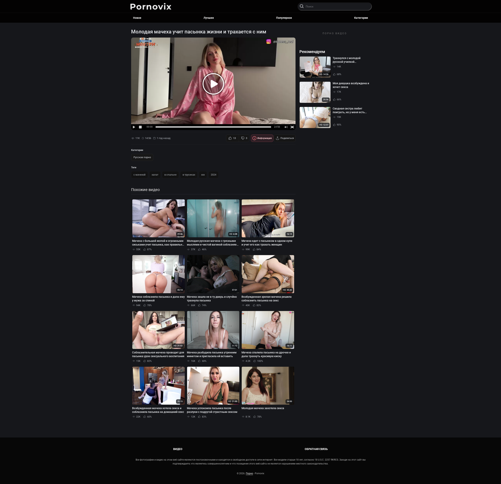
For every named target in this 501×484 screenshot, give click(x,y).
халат (155, 174)
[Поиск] (301, 6)
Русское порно (142, 157)
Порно (249, 473)
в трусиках (189, 174)
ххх (203, 174)
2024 (213, 174)
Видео (177, 449)
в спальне (170, 174)
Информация (264, 138)
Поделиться (287, 138)
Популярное (284, 17)
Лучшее (209, 17)
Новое (137, 17)
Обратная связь (316, 449)
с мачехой (139, 174)
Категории (361, 17)
